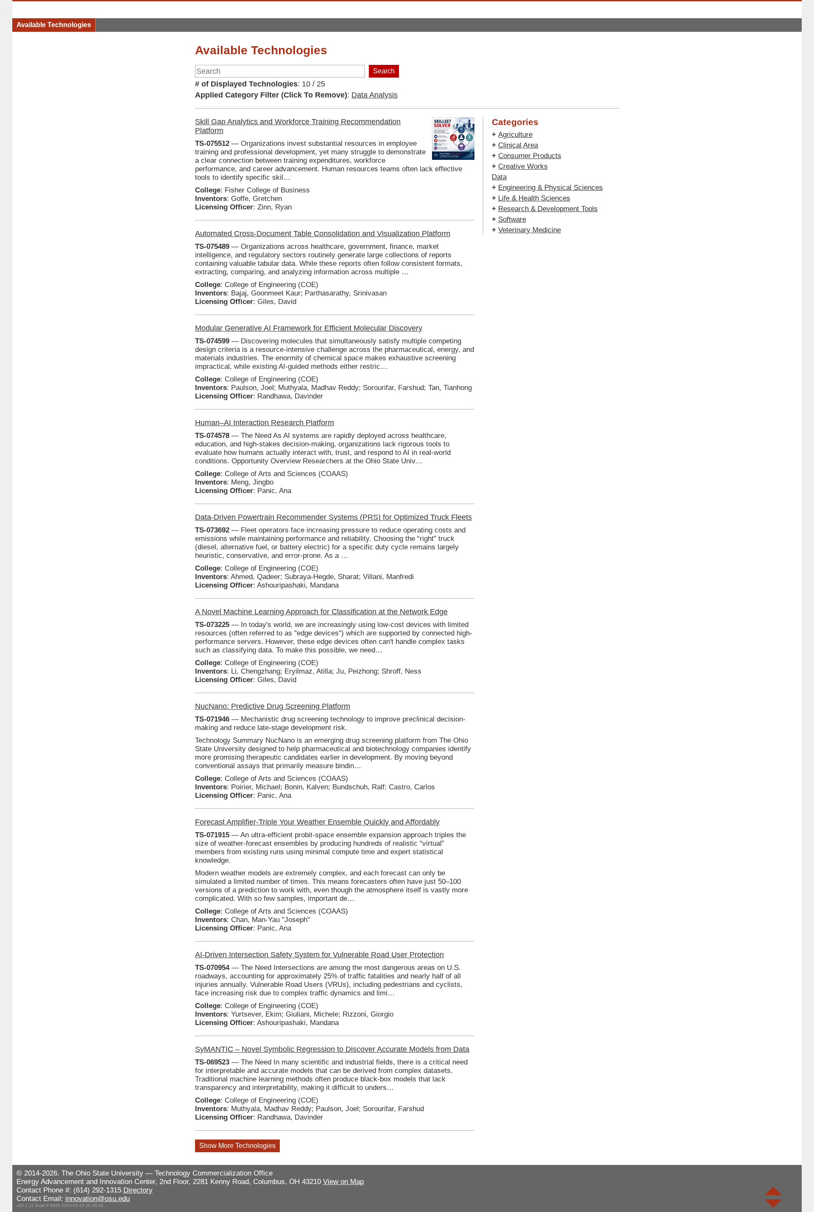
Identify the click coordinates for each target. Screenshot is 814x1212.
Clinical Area (518, 145)
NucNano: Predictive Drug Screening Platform (272, 706)
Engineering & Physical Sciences (550, 188)
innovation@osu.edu (97, 1199)
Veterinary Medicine (529, 230)
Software (512, 219)
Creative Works (523, 166)
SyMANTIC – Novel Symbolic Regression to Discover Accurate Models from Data (332, 1049)
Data (499, 177)
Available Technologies (54, 24)
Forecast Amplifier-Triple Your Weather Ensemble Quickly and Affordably (317, 822)
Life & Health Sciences (534, 198)
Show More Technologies (237, 1145)
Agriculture (515, 135)
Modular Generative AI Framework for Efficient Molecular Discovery (308, 328)
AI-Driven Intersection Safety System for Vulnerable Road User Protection (319, 954)
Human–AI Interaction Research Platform (264, 422)
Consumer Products (529, 156)
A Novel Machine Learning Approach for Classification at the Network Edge (321, 611)
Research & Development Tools (548, 209)
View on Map (343, 1182)
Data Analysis (374, 95)
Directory (138, 1190)
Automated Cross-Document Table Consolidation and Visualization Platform (322, 233)
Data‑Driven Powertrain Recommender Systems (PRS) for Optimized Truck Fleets (333, 517)
